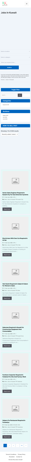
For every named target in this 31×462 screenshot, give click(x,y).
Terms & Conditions (11, 454)
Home (2, 79)
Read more (7, 209)
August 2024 (5, 115)
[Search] (20, 95)
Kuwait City (20, 199)
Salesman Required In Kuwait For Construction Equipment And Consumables (13, 329)
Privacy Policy (21, 454)
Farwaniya (20, 427)
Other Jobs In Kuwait (9, 199)
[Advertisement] (15, 30)
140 (22, 445)
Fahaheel (19, 381)
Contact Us (19, 456)
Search (9, 67)
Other (18, 290)
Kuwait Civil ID (6, 104)
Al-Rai (18, 245)
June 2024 (5, 119)
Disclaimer (12, 456)
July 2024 (5, 117)
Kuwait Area (20, 336)
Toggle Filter (15, 89)
